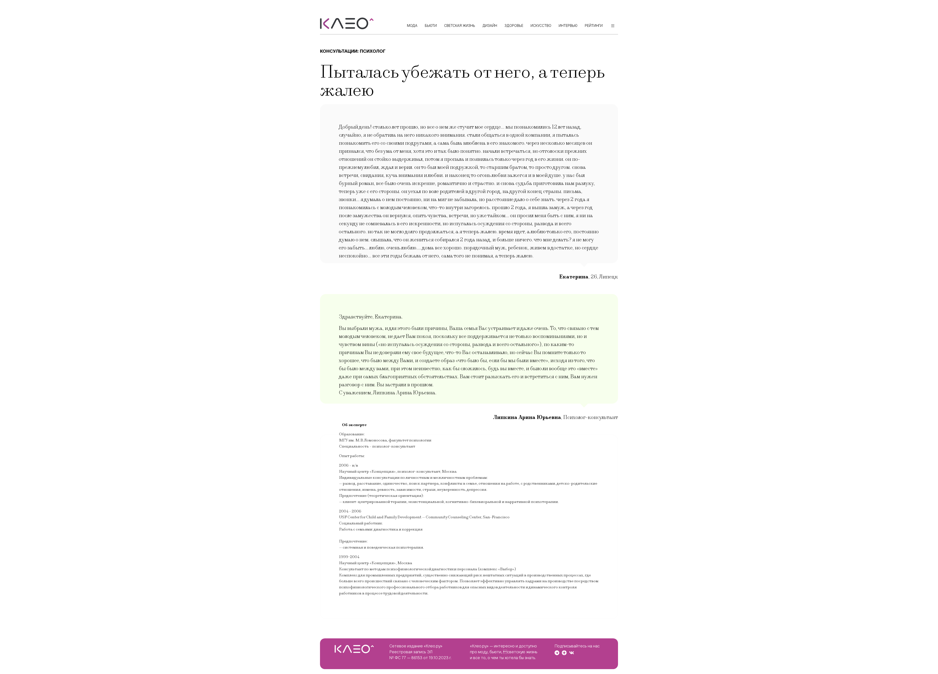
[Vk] (571, 652)
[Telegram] (556, 652)
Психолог (372, 51)
